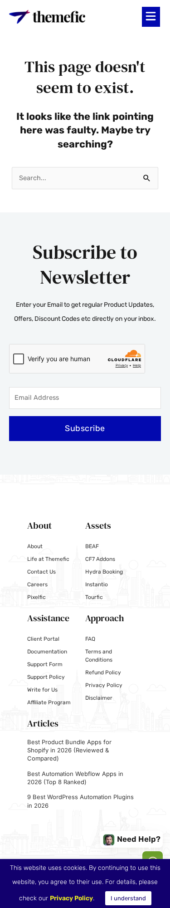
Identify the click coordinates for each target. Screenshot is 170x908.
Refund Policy (103, 672)
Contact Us (41, 572)
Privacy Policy (103, 685)
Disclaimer (98, 698)
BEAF (92, 546)
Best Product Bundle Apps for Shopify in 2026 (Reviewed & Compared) (69, 750)
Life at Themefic (48, 559)
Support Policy (46, 677)
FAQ (90, 639)
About (35, 546)
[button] (151, 17)
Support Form (45, 664)
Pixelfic (36, 597)
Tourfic (94, 597)
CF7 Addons (100, 559)
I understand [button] (128, 898)
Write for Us (42, 690)
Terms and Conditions (98, 655)
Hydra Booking (104, 572)
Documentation (47, 651)
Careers (37, 584)
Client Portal (43, 639)
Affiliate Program (49, 702)
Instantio (96, 584)
